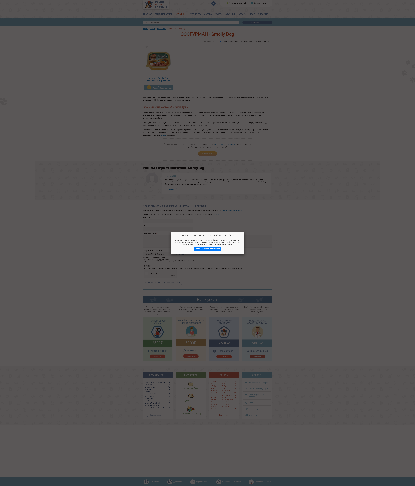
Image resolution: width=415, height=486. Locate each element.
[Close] (244, 232)
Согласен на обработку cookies (207, 249)
